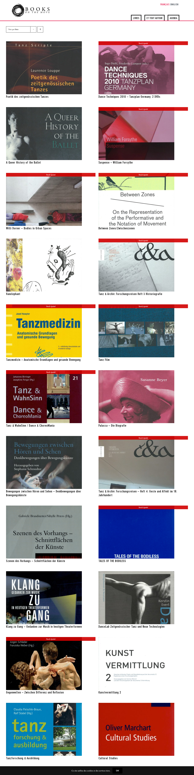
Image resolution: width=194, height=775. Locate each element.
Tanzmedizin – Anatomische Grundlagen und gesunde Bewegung (43, 360)
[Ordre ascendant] (40, 29)
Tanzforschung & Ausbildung (22, 758)
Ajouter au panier (37, 91)
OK (117, 770)
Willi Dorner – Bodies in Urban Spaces (29, 228)
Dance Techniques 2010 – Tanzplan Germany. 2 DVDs (129, 96)
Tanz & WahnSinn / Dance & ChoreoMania (30, 425)
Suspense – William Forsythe (116, 162)
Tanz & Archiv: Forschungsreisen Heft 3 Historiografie (130, 294)
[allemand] (44, 67)
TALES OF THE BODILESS (112, 561)
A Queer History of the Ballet (23, 162)
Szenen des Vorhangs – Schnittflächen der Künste (35, 561)
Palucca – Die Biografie (112, 425)
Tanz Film (104, 360)
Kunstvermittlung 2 (110, 692)
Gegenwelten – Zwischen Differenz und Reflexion (35, 692)
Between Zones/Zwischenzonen (117, 228)
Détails (57, 91)
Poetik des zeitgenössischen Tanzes (27, 96)
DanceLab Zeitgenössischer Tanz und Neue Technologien (132, 626)
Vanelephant (13, 294)
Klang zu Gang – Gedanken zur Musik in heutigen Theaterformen (44, 626)
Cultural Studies (108, 758)
